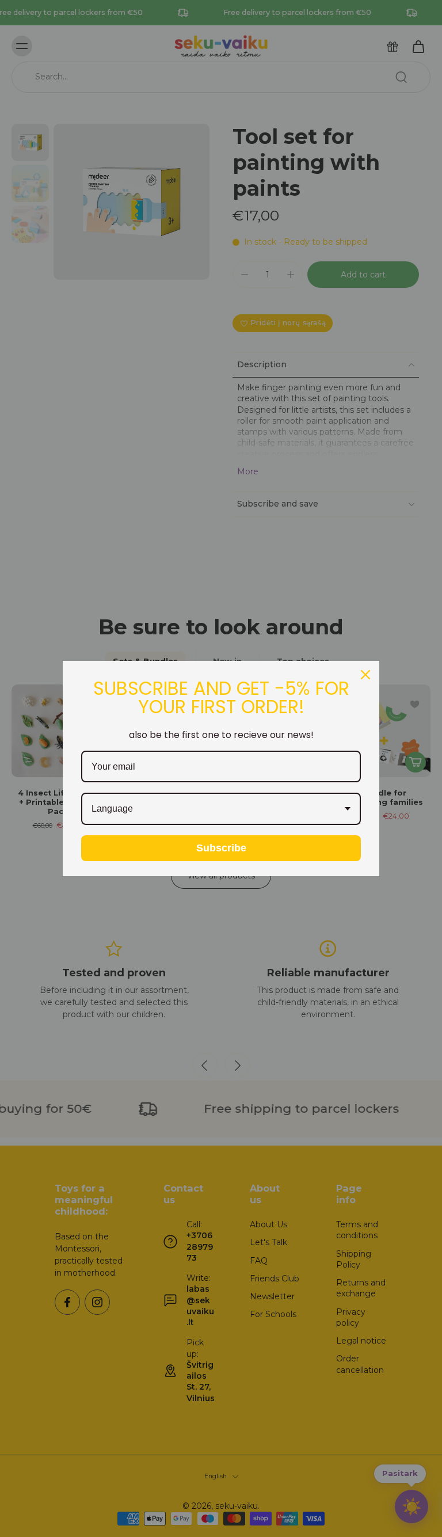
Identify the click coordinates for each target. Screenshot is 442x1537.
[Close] (365, 674)
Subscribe (221, 848)
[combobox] (221, 808)
